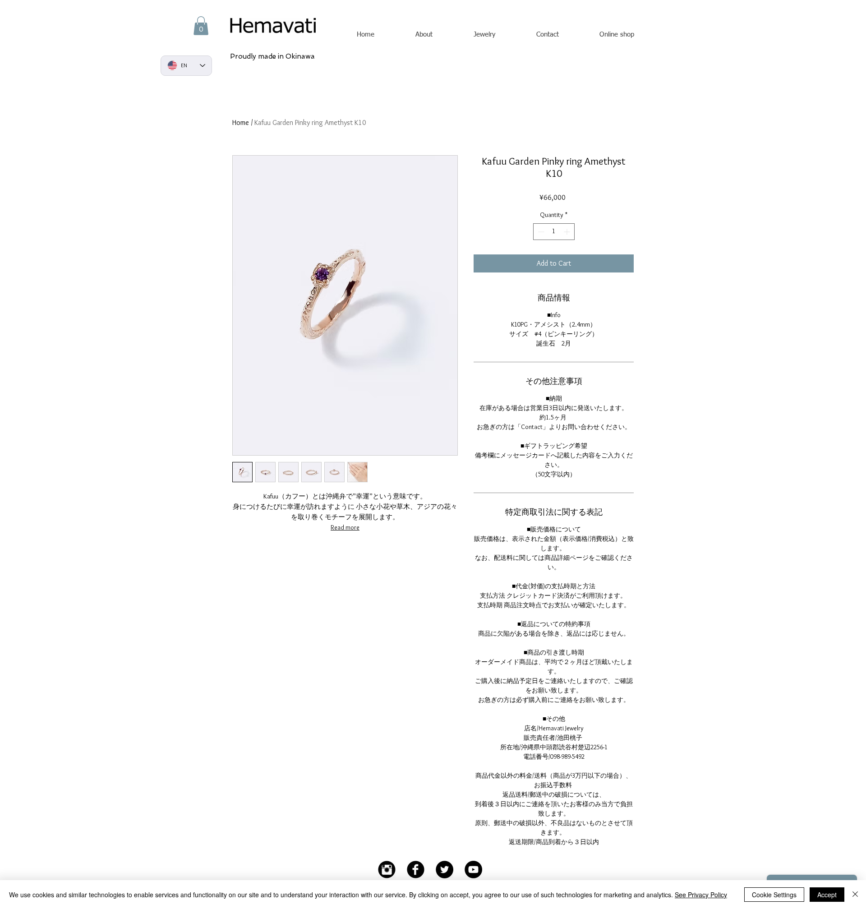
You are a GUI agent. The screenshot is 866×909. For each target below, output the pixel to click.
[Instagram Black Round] (387, 869)
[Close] (855, 894)
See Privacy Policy (701, 894)
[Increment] (567, 232)
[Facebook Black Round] (415, 869)
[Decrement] (540, 232)
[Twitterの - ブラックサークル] (444, 869)
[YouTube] (473, 869)
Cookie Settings (774, 894)
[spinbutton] (554, 232)
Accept (827, 894)
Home (240, 122)
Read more (345, 527)
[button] (201, 25)
